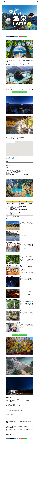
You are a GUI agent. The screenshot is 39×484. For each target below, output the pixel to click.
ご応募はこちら (19, 334)
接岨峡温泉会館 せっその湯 (23, 248)
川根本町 (9, 159)
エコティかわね (29, 303)
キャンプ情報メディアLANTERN (14, 159)
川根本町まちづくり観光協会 (11, 158)
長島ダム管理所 (20, 159)
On (10, 159)
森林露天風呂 (21, 249)
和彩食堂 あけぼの (26, 267)
